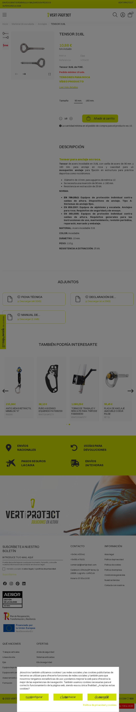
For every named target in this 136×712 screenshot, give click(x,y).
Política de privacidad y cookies (99, 705)
